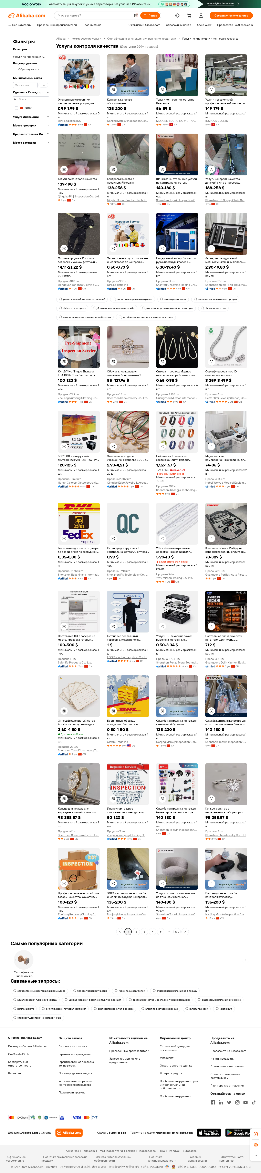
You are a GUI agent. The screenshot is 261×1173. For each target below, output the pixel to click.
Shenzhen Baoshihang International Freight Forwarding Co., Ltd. (79, 574)
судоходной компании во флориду (177, 990)
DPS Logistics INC (69, 120)
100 (177, 931)
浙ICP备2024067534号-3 (235, 1167)
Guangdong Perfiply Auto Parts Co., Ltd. (226, 574)
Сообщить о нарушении (175, 1096)
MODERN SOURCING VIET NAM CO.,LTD (177, 120)
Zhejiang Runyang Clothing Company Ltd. (79, 398)
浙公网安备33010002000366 (197, 1167)
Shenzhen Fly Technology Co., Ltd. (128, 574)
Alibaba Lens (29, 1132)
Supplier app (117, 1132)
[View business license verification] (167, 1167)
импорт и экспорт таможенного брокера (87, 317)
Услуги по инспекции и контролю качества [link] (210, 38)
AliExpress (72, 1150)
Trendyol (173, 1150)
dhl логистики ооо (215, 308)
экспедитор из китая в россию (116, 1008)
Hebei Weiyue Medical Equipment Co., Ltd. (226, 482)
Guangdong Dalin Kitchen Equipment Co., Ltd (226, 662)
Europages (190, 1150)
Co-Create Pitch (18, 1054)
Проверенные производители (129, 1050)
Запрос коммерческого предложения (124, 1060)
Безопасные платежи (73, 1046)
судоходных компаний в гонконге (221, 999)
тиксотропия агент (175, 299)
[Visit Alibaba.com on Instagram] (237, 1102)
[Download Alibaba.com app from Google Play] (239, 1133)
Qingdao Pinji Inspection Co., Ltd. (79, 196)
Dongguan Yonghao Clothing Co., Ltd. (79, 284)
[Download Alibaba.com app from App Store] (209, 1133)
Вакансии (14, 1073)
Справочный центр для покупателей (175, 1048)
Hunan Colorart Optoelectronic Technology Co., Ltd (79, 482)
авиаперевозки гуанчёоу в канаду (37, 999)
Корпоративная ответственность (19, 1063)
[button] (136, 15)
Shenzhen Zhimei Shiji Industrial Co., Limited (226, 284)
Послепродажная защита (75, 1073)
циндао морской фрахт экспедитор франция (95, 999)
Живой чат (167, 1057)
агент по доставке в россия (161, 1008)
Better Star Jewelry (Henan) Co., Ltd (226, 398)
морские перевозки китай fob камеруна (169, 308)
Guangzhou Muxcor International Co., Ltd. (177, 398)
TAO (162, 1150)
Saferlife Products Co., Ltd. (75, 662)
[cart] (190, 16)
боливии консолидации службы (116, 308)
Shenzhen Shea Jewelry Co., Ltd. (127, 398)
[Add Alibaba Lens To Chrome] (69, 1133)
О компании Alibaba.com (25, 1037)
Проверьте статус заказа (226, 1066)
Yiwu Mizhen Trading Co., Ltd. (174, 577)
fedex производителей (132, 990)
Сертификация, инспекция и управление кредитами (141, 38)
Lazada (130, 1150)
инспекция (226, 1008)
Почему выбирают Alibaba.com (28, 1046)
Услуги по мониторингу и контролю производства (75, 1082)
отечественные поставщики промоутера (41, 990)
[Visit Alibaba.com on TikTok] (253, 1102)
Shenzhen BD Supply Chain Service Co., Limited (226, 200)
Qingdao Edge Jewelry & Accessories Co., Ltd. (128, 482)
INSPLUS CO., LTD (216, 120)
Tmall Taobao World (110, 1150)
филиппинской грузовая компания (66, 1008)
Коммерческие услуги (86, 38)
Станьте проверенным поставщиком (225, 1075)
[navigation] (31, 485)
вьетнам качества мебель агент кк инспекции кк (161, 999)
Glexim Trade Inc (117, 741)
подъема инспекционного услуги (217, 299)
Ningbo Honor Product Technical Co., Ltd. (128, 200)
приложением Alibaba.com (174, 1132)
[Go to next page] (185, 931)
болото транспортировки (92, 990)
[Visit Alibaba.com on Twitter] (229, 1102)
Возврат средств (171, 1073)
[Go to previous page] (120, 931)
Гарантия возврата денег (75, 1054)
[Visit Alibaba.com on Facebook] (212, 1102)
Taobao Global (147, 1150)
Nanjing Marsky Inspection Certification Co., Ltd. (128, 120)
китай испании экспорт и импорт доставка (148, 317)
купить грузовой (198, 1008)
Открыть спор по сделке (176, 1065)
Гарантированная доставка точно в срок (76, 1063)
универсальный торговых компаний (84, 299)
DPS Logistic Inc (117, 284)
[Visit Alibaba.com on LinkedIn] (221, 1102)
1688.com (88, 1150)
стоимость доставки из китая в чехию (39, 1017)
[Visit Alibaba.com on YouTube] (245, 1102)
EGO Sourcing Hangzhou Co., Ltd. (128, 657)
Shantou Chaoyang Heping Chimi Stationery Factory (177, 284)
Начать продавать (222, 1058)
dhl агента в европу (74, 308)
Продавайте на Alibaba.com (228, 1050)
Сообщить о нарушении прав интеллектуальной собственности (179, 1084)
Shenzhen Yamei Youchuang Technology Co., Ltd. (79, 750)
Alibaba (60, 38)
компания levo (25, 1008)
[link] (255, 1134)
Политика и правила (72, 1092)
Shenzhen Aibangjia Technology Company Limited (177, 490)
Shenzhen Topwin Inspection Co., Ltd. (177, 200)
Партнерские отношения (227, 1085)
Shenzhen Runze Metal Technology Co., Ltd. (177, 662)
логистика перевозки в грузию (134, 299)
